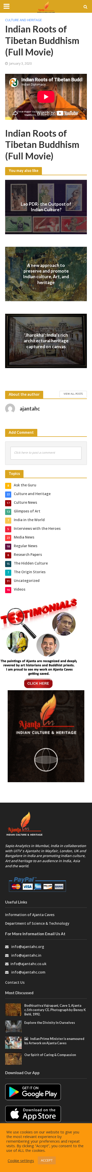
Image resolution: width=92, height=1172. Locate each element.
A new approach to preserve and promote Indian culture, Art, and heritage (46, 273)
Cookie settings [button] (21, 1160)
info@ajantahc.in (26, 955)
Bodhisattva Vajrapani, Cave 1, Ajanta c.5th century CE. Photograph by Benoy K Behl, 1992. (55, 1010)
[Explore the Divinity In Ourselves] (13, 1026)
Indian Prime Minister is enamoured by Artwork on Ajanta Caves (54, 1041)
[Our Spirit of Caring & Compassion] (13, 1058)
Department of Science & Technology (37, 923)
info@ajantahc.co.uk (28, 964)
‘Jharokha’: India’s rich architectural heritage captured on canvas (46, 340)
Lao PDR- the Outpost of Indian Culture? (46, 206)
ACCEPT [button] (47, 1160)
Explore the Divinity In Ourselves (49, 1023)
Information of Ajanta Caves (30, 914)
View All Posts (73, 393)
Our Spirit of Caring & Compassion (50, 1055)
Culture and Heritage (23, 20)
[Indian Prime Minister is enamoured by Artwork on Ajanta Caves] (13, 1042)
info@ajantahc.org (27, 946)
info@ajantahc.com (28, 972)
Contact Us (15, 982)
